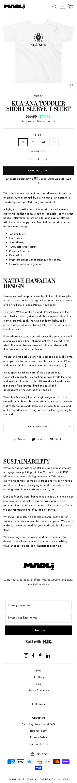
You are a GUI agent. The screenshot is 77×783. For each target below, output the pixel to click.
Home (37, 95)
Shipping (26, 121)
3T (33, 142)
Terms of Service (38, 744)
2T (23, 142)
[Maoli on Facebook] (33, 655)
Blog (38, 684)
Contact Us (38, 718)
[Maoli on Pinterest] (40, 655)
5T (54, 142)
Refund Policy (38, 731)
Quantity (38, 151)
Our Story (38, 677)
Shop (38, 670)
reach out (55, 546)
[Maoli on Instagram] (26, 655)
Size (38, 135)
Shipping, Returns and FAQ (38, 724)
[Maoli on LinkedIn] (48, 655)
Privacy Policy (38, 737)
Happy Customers (38, 690)
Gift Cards (38, 704)
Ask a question (38, 426)
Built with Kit (38, 641)
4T (43, 142)
